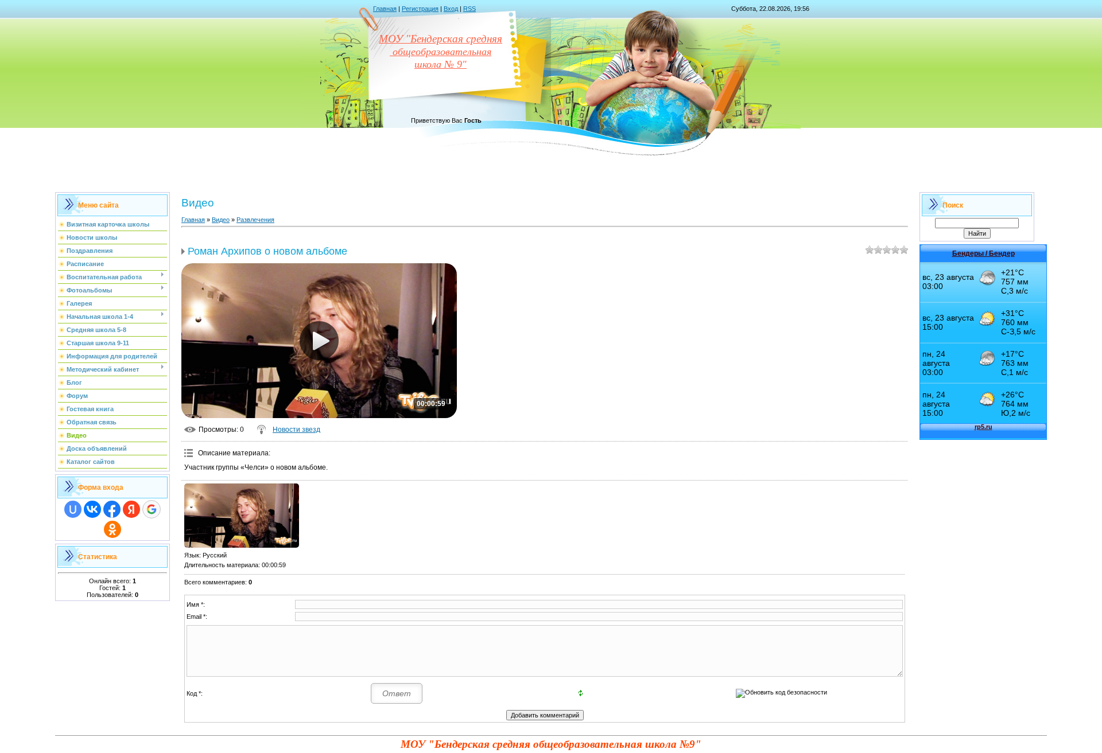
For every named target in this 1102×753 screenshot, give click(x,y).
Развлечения (255, 219)
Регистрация (420, 8)
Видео (221, 219)
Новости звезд (296, 430)
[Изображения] (241, 515)
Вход (451, 8)
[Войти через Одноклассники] (112, 529)
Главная (385, 8)
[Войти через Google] (151, 509)
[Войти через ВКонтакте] (92, 509)
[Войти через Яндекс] (131, 509)
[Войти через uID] (73, 509)
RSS (469, 8)
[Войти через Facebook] (112, 509)
